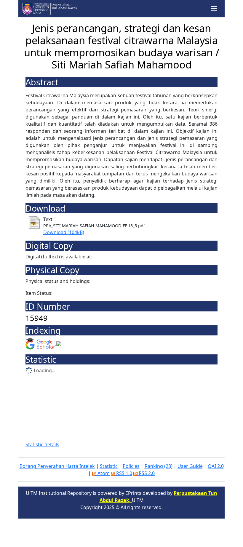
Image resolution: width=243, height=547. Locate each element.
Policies (131, 466)
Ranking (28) (158, 466)
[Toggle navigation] (214, 8)
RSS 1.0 (123, 473)
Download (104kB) (63, 232)
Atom (103, 473)
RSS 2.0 (146, 473)
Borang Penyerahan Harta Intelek (57, 466)
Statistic (109, 466)
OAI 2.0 (216, 466)
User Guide (190, 466)
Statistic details (42, 444)
